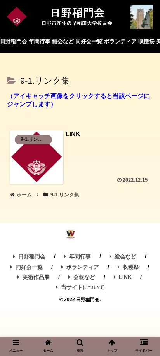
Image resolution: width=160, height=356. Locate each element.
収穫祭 (131, 267)
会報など (84, 277)
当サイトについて (82, 287)
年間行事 (80, 256)
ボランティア (82, 267)
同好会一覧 (29, 267)
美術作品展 (36, 277)
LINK (125, 277)
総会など (125, 256)
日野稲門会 (31, 256)
